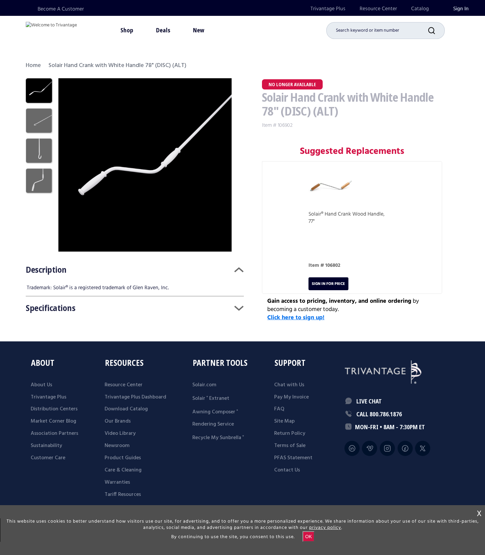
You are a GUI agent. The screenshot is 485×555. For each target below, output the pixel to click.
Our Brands (118, 421)
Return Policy (289, 433)
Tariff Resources (123, 494)
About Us (41, 385)
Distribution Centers (54, 409)
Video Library (120, 433)
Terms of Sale (290, 445)
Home (33, 65)
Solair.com (204, 385)
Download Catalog (126, 409)
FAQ (279, 409)
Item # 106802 (324, 265)
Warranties (117, 482)
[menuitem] (328, 9)
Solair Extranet (210, 398)
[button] (436, 30)
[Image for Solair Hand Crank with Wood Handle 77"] (330, 187)
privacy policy (325, 527)
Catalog (420, 9)
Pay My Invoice (291, 397)
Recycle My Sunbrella (218, 438)
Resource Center (378, 9)
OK (308, 536)
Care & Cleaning (123, 470)
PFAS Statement (293, 458)
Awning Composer (215, 412)
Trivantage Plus (327, 9)
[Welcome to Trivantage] (51, 29)
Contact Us (287, 470)
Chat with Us (289, 385)
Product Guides (123, 458)
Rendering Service (213, 424)
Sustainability (46, 445)
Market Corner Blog (53, 421)
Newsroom (117, 445)
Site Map (284, 421)
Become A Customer (61, 9)
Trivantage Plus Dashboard (135, 397)
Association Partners (54, 433)
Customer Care (48, 458)
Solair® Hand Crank (329, 214)
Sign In (461, 9)
